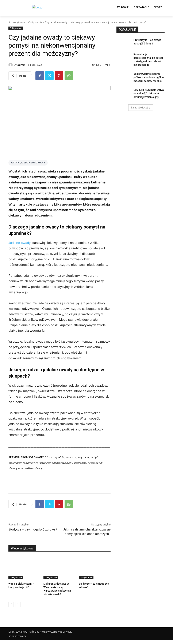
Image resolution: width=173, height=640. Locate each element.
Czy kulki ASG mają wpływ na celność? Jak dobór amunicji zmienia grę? (149, 93)
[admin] (11, 65)
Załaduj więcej (139, 107)
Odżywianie (35, 22)
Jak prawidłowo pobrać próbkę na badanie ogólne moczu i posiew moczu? (149, 77)
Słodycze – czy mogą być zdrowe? (32, 529)
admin (21, 64)
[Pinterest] (59, 75)
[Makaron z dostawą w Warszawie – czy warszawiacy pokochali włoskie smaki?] (59, 568)
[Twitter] (49, 75)
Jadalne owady (19, 243)
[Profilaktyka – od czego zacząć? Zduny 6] (123, 43)
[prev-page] (11, 604)
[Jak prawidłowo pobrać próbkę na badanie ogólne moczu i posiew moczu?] (123, 77)
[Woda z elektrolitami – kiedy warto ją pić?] (24, 568)
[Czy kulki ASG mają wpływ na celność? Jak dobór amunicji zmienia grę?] (123, 93)
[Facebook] (39, 75)
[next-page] (17, 604)
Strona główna (17, 22)
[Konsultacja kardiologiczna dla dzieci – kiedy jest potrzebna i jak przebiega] (123, 58)
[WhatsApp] (69, 75)
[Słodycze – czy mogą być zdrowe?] (95, 568)
